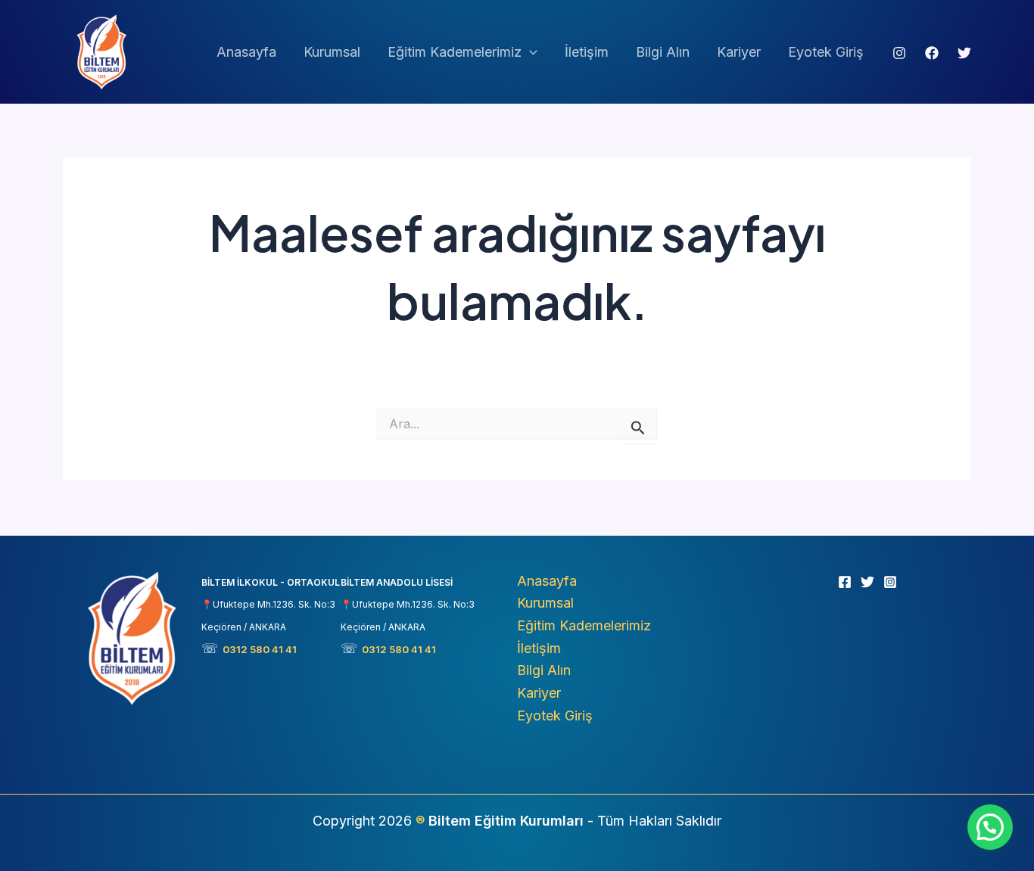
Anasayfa (246, 52)
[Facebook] (932, 53)
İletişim (587, 52)
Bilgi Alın (663, 52)
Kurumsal (332, 52)
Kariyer (739, 52)
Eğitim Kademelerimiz (455, 52)
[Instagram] (899, 53)
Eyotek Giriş (826, 52)
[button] (529, 53)
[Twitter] (964, 53)
